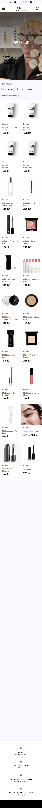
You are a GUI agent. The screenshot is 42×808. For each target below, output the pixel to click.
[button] (3, 8)
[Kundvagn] (37, 8)
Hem (3, 84)
